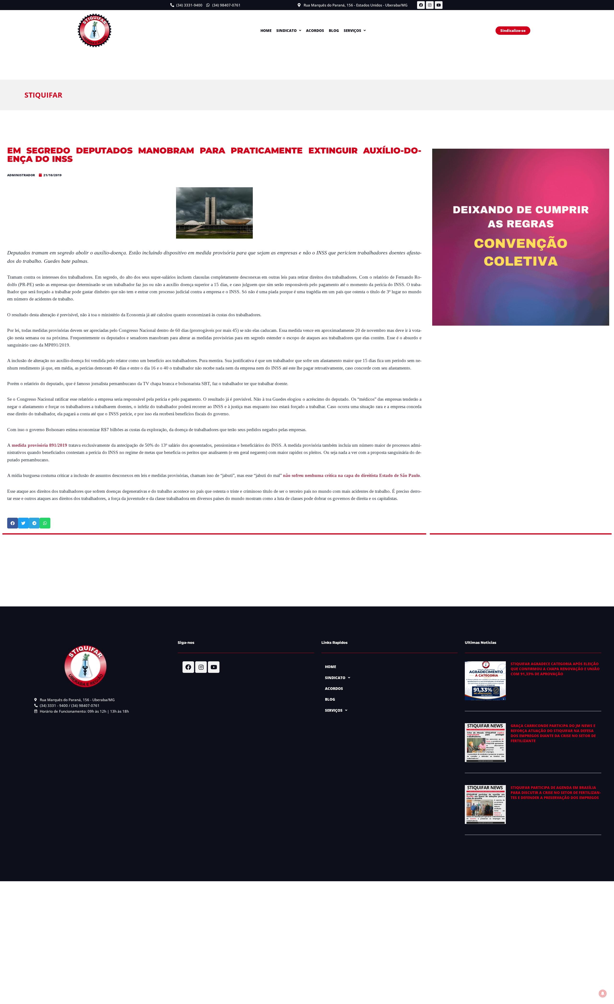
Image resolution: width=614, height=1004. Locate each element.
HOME (266, 30)
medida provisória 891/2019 (39, 445)
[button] (289, 30)
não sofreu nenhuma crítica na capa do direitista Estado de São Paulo (351, 475)
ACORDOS (315, 30)
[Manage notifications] (603, 993)
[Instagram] (430, 5)
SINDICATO (286, 30)
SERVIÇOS (352, 30)
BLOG (334, 30)
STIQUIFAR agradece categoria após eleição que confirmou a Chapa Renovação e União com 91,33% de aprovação (555, 668)
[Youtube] (439, 5)
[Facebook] (421, 5)
